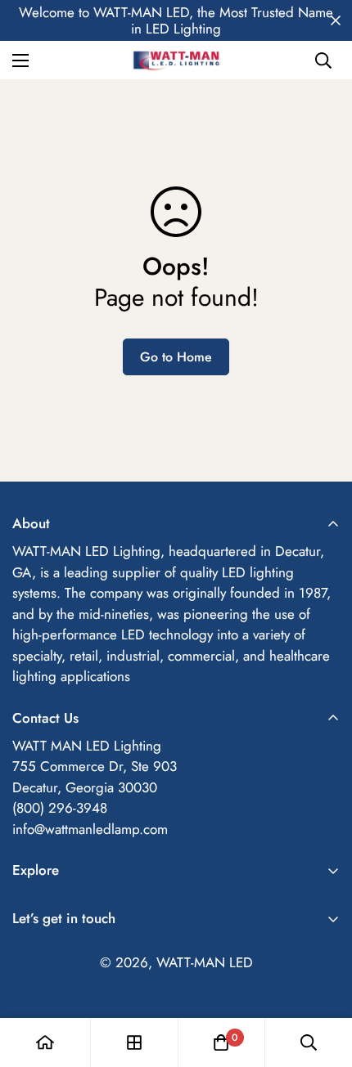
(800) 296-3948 (59, 808)
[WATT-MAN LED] (176, 60)
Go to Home (176, 356)
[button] (221, 1042)
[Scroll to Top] (322, 980)
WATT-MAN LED (204, 962)
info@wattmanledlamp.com (90, 829)
